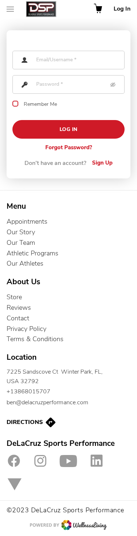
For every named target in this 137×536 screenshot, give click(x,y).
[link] (68, 376)
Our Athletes (25, 263)
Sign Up (102, 163)
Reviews (19, 307)
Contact (18, 318)
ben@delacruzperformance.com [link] (47, 402)
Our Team (21, 242)
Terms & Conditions (35, 339)
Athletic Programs (32, 253)
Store (14, 297)
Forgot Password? (68, 147)
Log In (122, 8)
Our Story (21, 232)
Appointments (27, 221)
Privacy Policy (26, 328)
